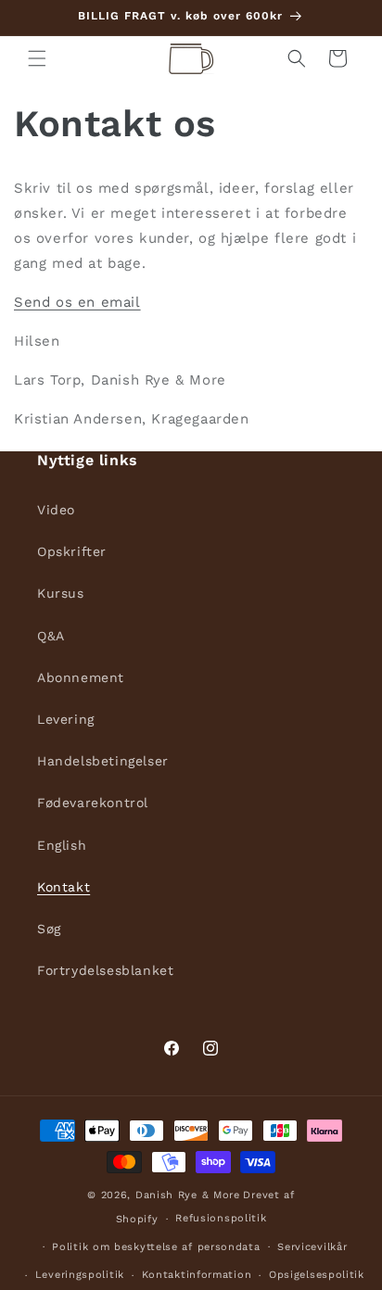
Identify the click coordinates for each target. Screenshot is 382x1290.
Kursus (60, 593)
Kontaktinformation (197, 1275)
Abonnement (80, 677)
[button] (37, 58)
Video (56, 509)
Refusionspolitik (220, 1218)
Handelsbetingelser (103, 760)
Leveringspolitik (79, 1275)
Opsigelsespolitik (316, 1275)
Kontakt (63, 886)
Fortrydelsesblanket (105, 970)
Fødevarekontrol (92, 802)
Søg (49, 928)
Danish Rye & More (187, 1195)
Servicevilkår (312, 1247)
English (61, 845)
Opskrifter (72, 551)
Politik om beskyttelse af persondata (156, 1247)
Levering (66, 719)
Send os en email (77, 302)
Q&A (51, 635)
